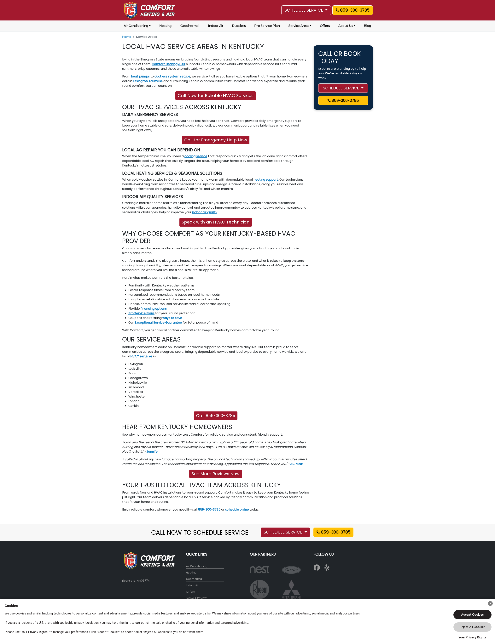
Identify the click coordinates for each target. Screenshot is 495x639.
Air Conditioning (196, 566)
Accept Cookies (472, 614)
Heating (165, 26)
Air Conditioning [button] (136, 26)
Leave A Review (196, 598)
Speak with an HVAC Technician (216, 222)
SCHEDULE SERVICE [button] (304, 10)
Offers (325, 26)
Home (126, 37)
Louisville (155, 81)
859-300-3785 (354, 10)
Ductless (239, 26)
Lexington (140, 81)
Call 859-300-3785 (215, 416)
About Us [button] (345, 26)
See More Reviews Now (216, 474)
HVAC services (141, 356)
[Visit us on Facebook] (317, 569)
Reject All (472, 627)
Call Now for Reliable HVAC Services (215, 96)
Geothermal (189, 26)
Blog (367, 26)
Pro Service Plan (267, 26)
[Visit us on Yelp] (327, 569)
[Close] (490, 603)
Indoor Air (215, 26)
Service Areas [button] (298, 26)
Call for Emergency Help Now (215, 140)
